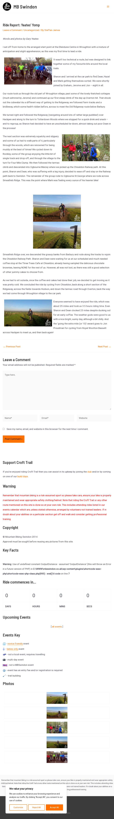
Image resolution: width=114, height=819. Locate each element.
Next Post (104, 346)
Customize (18, 807)
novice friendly (15, 643)
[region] (36, 798)
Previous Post (11, 346)
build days (22, 476)
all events (57, 626)
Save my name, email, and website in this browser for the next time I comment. (47, 429)
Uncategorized (31, 30)
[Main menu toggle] (108, 6)
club (89, 471)
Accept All (54, 807)
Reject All (36, 807)
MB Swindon (25, 6)
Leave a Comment (12, 30)
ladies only (12, 649)
